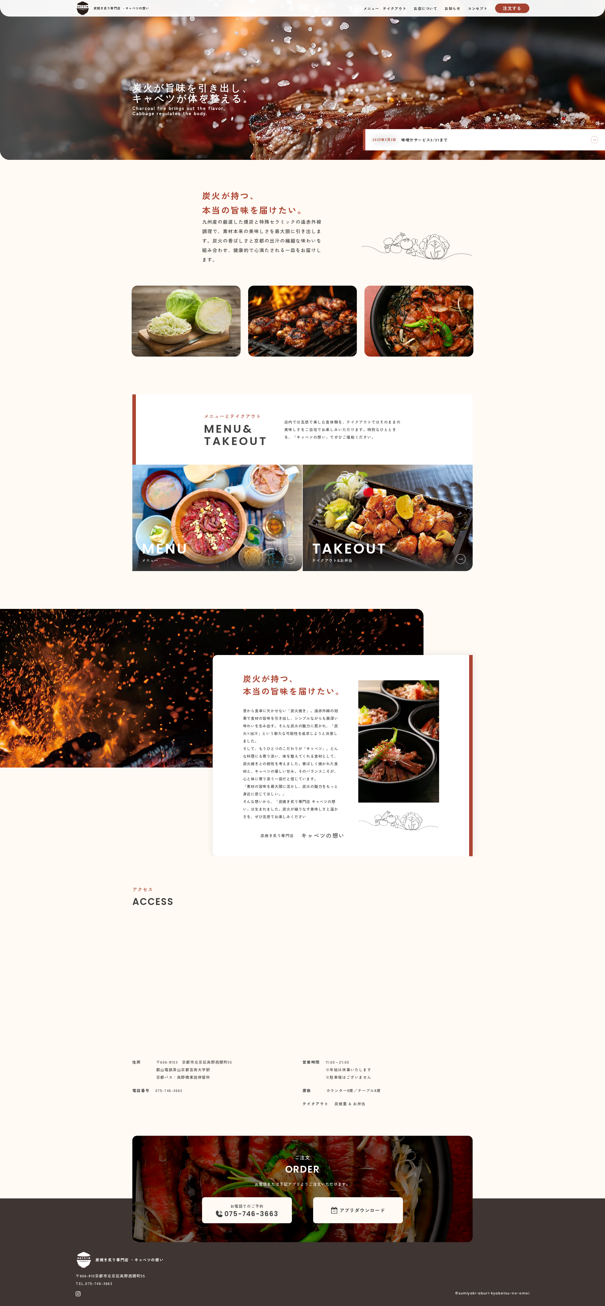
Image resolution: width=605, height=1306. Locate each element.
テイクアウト (394, 8)
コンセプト (478, 8)
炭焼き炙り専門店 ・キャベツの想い (129, 1259)
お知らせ (452, 8)
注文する (512, 8)
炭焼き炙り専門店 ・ (109, 8)
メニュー (371, 8)
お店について (425, 8)
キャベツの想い (137, 8)
